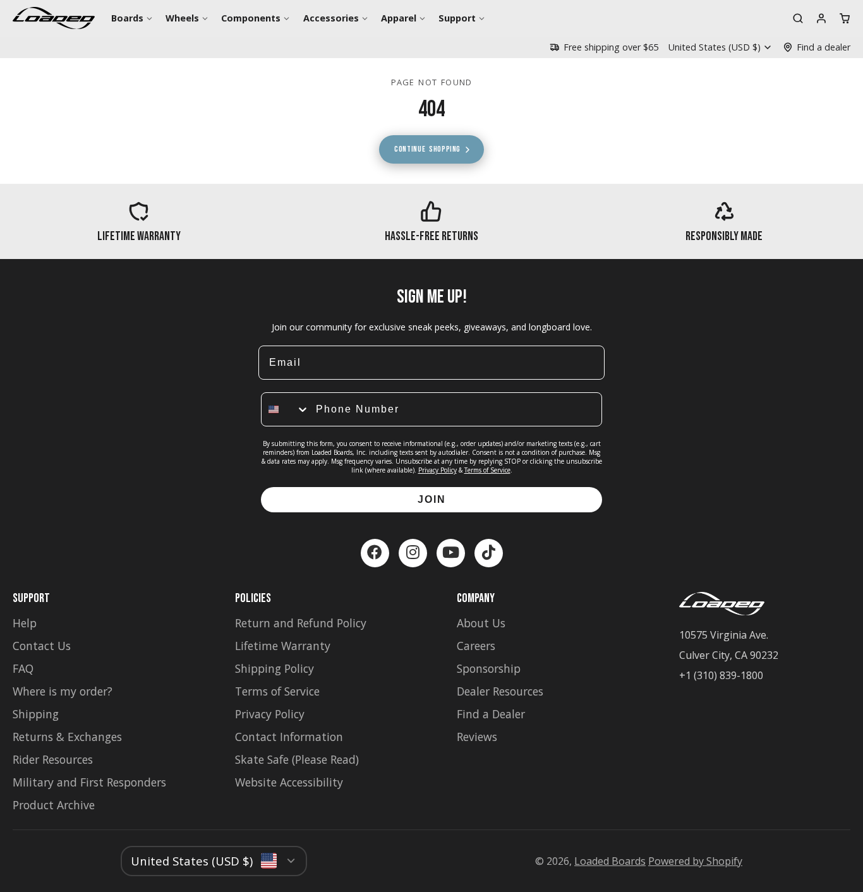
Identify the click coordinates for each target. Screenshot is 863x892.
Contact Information (289, 736)
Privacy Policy (437, 470)
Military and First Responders (89, 782)
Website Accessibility (289, 782)
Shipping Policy (274, 668)
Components (251, 18)
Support (457, 18)
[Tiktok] (488, 553)
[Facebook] (375, 553)
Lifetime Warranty (282, 645)
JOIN (432, 499)
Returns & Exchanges (67, 736)
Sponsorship (489, 668)
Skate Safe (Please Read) (297, 759)
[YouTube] (451, 553)
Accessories (331, 18)
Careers (476, 645)
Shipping (36, 713)
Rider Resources (53, 759)
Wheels (182, 18)
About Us (481, 622)
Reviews (477, 736)
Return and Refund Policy (300, 622)
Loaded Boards (610, 861)
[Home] (54, 18)
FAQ (23, 668)
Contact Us (42, 645)
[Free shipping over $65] (604, 47)
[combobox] (286, 409)
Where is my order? (62, 691)
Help (25, 622)
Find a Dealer (491, 713)
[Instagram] (413, 553)
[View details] (139, 221)
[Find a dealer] (816, 47)
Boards (127, 18)
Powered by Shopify (695, 861)
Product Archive (54, 804)
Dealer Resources (500, 691)
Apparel (398, 18)
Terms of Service (487, 470)
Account (821, 18)
